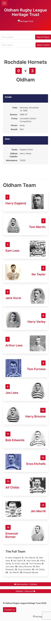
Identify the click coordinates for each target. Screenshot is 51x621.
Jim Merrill (38, 511)
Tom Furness (36, 369)
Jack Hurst (13, 298)
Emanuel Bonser (11, 535)
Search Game (43, 45)
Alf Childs (12, 487)
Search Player (43, 37)
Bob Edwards (14, 440)
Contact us (9, 609)
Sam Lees (12, 250)
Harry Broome (35, 416)
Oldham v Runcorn (24, 591)
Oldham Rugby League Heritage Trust (25, 12)
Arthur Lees (14, 345)
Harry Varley (36, 321)
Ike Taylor (39, 274)
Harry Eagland (15, 203)
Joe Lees (11, 393)
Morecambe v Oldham (26, 584)
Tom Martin (37, 227)
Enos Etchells (36, 464)
